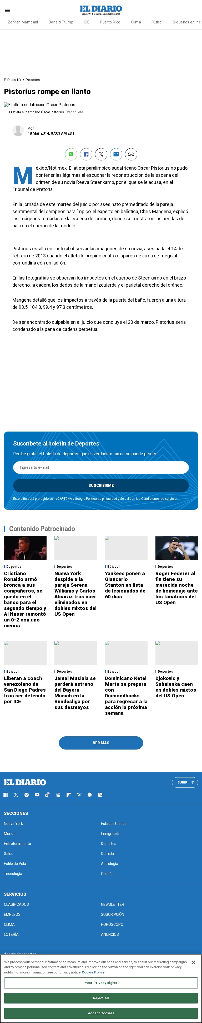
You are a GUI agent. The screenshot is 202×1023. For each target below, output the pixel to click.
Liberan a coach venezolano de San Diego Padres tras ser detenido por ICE (25, 689)
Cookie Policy (93, 972)
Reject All (101, 998)
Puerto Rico (110, 22)
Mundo (10, 833)
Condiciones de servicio (158, 499)
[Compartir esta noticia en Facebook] (86, 154)
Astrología (109, 864)
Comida (107, 853)
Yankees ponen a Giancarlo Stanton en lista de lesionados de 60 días (125, 585)
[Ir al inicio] (25, 782)
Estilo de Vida (15, 864)
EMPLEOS (12, 914)
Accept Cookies (101, 1013)
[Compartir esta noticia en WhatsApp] (71, 154)
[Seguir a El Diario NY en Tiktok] (47, 795)
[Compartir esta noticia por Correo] (116, 154)
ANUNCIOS (110, 934)
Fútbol (157, 22)
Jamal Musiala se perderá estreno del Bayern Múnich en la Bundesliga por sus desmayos (75, 692)
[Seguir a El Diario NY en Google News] (58, 795)
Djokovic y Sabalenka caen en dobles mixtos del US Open (175, 687)
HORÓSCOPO (112, 924)
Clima (136, 22)
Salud (8, 853)
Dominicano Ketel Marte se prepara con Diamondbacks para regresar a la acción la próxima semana (126, 695)
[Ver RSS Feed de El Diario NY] (100, 795)
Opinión (107, 874)
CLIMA (9, 924)
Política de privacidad (101, 499)
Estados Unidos (114, 823)
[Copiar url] (131, 154)
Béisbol (113, 566)
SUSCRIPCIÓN (112, 914)
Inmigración (110, 833)
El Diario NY (12, 80)
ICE (86, 22)
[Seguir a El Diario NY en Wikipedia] (79, 795)
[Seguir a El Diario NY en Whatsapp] (89, 795)
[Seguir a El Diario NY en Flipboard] (68, 795)
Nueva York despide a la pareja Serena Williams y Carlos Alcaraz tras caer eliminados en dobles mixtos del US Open (75, 593)
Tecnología (13, 874)
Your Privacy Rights (101, 983)
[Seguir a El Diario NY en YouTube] (37, 795)
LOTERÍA (11, 934)
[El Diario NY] (101, 10)
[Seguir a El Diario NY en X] (16, 795)
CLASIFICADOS (16, 904)
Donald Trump (61, 22)
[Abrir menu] (7, 10)
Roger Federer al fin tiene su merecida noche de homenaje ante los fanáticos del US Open (176, 587)
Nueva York (13, 823)
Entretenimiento (17, 843)
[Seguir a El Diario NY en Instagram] (26, 795)
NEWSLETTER (112, 904)
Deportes (33, 80)
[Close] (193, 962)
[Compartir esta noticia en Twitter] (101, 154)
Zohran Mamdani (23, 22)
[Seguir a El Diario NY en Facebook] (5, 795)
